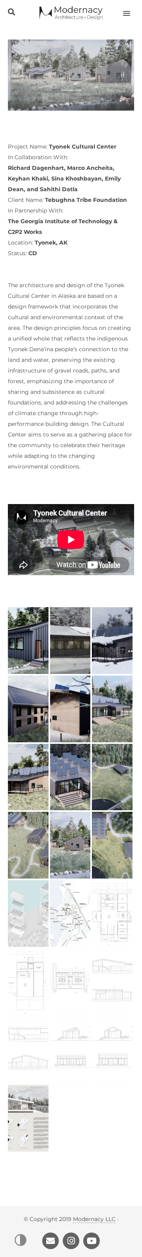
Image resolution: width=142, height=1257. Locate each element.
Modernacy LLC (94, 1219)
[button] (131, 8)
